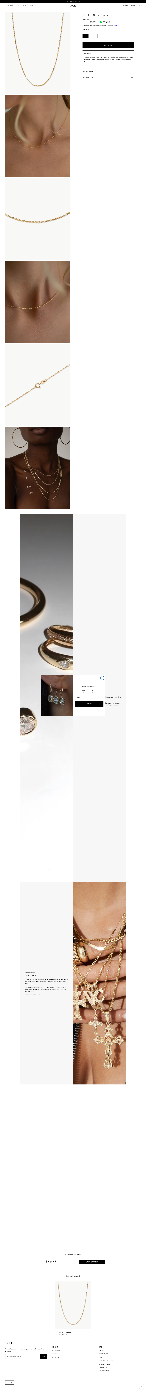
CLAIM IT (89, 703)
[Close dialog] (102, 678)
